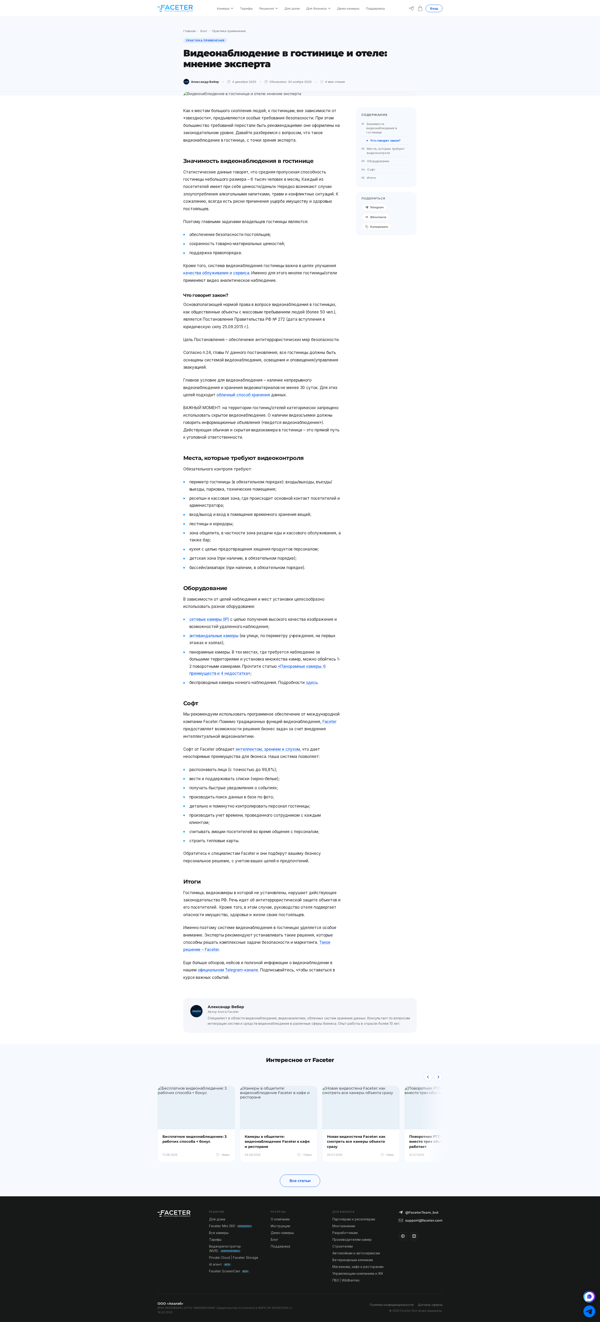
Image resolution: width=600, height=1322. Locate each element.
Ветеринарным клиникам (352, 1260)
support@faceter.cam (423, 1220)
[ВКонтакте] (414, 1236)
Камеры (223, 8)
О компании (280, 1219)
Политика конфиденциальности (392, 1305)
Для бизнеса (316, 8)
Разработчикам (345, 1233)
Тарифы (246, 8)
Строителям (342, 1246)
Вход (434, 8)
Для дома (292, 8)
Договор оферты (430, 1305)
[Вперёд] (438, 1077)
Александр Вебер (205, 82)
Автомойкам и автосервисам (356, 1253)
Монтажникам (343, 1226)
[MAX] (589, 1297)
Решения (266, 8)
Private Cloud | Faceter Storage (233, 1258)
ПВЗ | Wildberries (346, 1280)
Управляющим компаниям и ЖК (357, 1273)
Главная (189, 31)
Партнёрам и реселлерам (353, 1219)
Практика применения (229, 31)
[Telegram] (411, 8)
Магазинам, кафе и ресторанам (357, 1267)
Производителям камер (352, 1239)
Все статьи (300, 1181)
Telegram (377, 207)
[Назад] (428, 1077)
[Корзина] (420, 8)
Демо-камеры (348, 8)
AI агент (219, 1264)
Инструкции (280, 1226)
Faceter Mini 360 (230, 1226)
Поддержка (375, 8)
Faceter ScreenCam (228, 1271)
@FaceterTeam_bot (422, 1212)
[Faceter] (175, 8)
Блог (203, 31)
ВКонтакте (378, 217)
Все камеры (219, 1233)
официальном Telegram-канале (228, 970)
